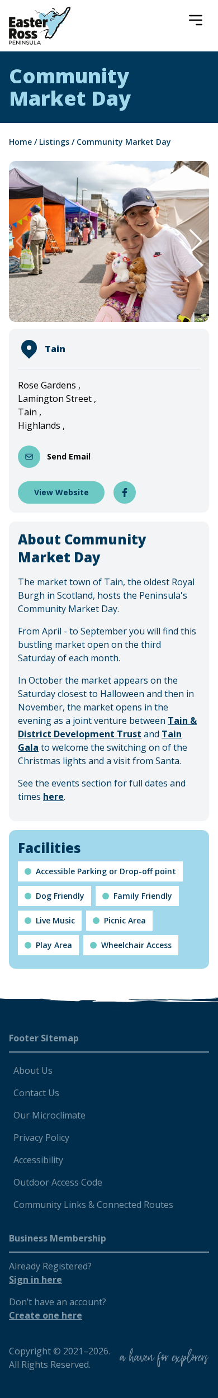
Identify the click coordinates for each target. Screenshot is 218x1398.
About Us (33, 1070)
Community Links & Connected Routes (93, 1204)
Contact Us (36, 1093)
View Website (61, 492)
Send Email (69, 456)
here (53, 796)
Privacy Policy (41, 1137)
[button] (195, 241)
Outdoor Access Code (57, 1182)
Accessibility (38, 1160)
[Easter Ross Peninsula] (39, 26)
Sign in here (35, 1279)
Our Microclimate (49, 1115)
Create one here (45, 1315)
